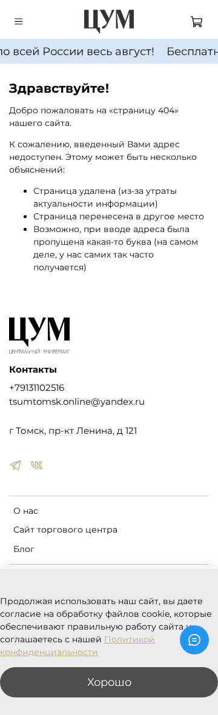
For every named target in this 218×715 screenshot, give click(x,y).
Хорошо (109, 682)
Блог (24, 549)
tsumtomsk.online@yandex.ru (77, 401)
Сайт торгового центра (65, 529)
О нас (25, 510)
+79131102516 (36, 387)
